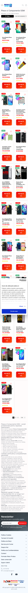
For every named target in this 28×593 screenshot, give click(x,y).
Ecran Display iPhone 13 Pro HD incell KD (21, 364)
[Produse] (2, 5)
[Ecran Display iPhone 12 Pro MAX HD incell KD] (7, 210)
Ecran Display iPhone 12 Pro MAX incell (7, 399)
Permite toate (14, 311)
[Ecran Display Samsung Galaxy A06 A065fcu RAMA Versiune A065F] (7, 355)
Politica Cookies (6, 535)
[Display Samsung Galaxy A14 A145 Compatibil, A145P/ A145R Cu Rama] (7, 318)
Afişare (21, 306)
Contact (3, 553)
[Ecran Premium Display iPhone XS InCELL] (7, 100)
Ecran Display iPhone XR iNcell (7, 75)
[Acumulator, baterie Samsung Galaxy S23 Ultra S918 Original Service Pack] (7, 137)
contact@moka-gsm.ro (8, 570)
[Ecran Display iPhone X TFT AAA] (21, 137)
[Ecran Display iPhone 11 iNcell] (7, 28)
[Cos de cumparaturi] (26, 5)
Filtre (8, 16)
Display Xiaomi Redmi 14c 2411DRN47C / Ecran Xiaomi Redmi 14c (21, 183)
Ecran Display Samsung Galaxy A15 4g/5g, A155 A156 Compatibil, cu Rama (21, 328)
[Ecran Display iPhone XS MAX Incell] (21, 210)
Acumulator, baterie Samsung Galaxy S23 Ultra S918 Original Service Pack (7, 148)
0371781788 (6, 568)
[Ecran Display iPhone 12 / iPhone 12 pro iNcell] (21, 28)
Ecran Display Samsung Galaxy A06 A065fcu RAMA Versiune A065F (7, 365)
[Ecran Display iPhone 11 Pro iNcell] (7, 246)
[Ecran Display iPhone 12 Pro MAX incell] (7, 389)
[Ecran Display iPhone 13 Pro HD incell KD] (21, 355)
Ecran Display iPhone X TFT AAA (21, 147)
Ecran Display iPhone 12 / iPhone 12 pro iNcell (21, 38)
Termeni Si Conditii (7, 538)
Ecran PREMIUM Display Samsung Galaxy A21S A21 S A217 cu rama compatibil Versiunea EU (7, 183)
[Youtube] (16, 574)
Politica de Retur (6, 541)
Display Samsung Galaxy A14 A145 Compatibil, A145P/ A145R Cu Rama (6, 328)
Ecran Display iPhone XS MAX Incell (21, 219)
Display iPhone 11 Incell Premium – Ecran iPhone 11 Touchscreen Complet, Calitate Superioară (20, 257)
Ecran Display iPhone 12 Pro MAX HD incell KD (7, 220)
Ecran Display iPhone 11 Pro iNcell (7, 256)
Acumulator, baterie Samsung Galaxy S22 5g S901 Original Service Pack (21, 111)
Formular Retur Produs (8, 556)
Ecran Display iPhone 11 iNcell (7, 38)
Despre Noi (4, 547)
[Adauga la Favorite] (11, 22)
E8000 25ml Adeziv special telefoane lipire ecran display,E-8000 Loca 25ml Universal (21, 75)
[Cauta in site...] (23, 5)
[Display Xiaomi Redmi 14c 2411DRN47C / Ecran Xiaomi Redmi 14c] (21, 173)
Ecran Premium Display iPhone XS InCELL (6, 111)
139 (22, 417)
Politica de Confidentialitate (16, 527)
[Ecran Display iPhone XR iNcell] (7, 65)
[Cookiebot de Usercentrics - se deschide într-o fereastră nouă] (19, 280)
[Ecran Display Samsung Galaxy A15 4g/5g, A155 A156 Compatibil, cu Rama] (21, 318)
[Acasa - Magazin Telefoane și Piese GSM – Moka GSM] (8, 5)
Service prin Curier (7, 544)
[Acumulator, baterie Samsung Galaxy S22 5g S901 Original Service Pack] (21, 100)
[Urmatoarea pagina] (25, 418)
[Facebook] (11, 574)
